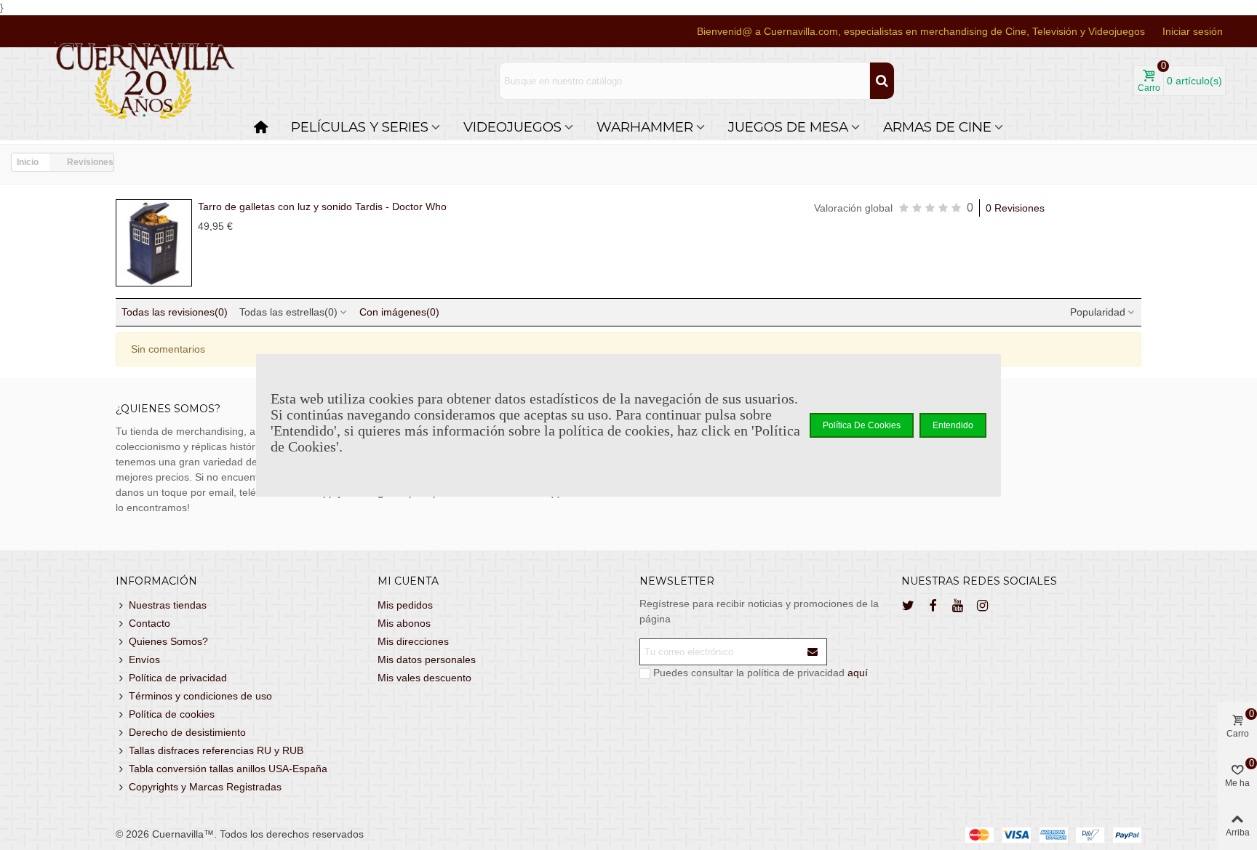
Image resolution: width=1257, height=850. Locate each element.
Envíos (144, 659)
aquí (857, 672)
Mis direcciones (413, 641)
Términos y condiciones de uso (200, 696)
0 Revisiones (1015, 208)
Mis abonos (404, 623)
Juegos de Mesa (788, 127)
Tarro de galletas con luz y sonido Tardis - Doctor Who (322, 206)
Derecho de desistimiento (187, 732)
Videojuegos (512, 127)
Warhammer (644, 127)
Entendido (953, 425)
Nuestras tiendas (168, 605)
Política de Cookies (862, 425)
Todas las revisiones (174, 312)
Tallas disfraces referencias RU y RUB (216, 750)
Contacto (149, 623)
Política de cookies (172, 714)
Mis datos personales (427, 659)
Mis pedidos (405, 605)
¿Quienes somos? (168, 408)
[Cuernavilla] (145, 81)
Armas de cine (937, 127)
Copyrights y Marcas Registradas (205, 787)
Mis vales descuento (424, 677)
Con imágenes (399, 312)
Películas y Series (359, 127)
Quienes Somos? (168, 641)
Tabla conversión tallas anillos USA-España (228, 768)
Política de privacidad (178, 677)
